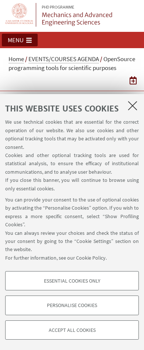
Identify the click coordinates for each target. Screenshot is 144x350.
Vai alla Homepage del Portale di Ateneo (19, 15)
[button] (20, 40)
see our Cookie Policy (82, 257)
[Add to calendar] (133, 80)
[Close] (132, 105)
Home (16, 59)
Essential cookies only (72, 280)
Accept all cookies (72, 330)
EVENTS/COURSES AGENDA (63, 59)
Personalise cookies (72, 305)
